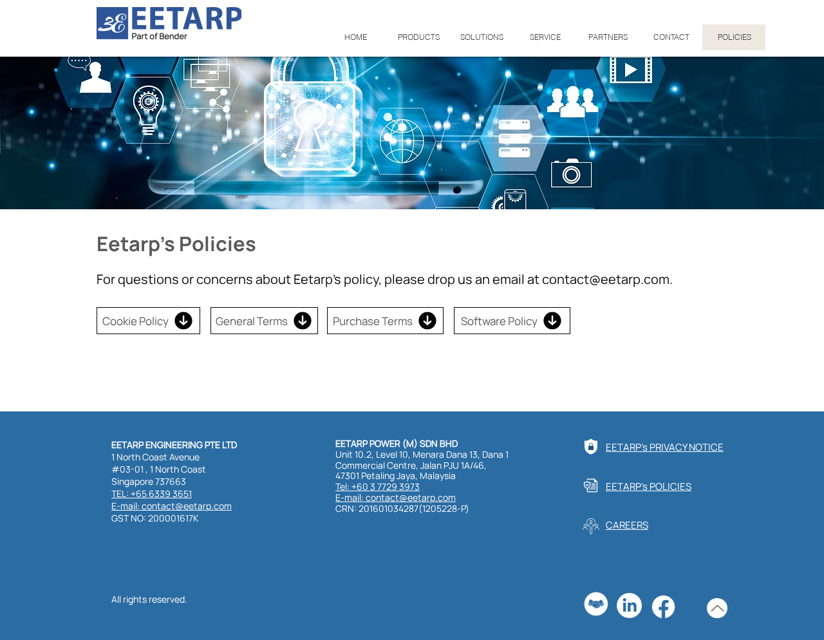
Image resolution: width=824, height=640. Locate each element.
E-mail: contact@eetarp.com (171, 506)
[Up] (717, 608)
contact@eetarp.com (606, 279)
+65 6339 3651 (161, 493)
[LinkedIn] (629, 605)
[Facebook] (663, 607)
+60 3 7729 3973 (385, 486)
